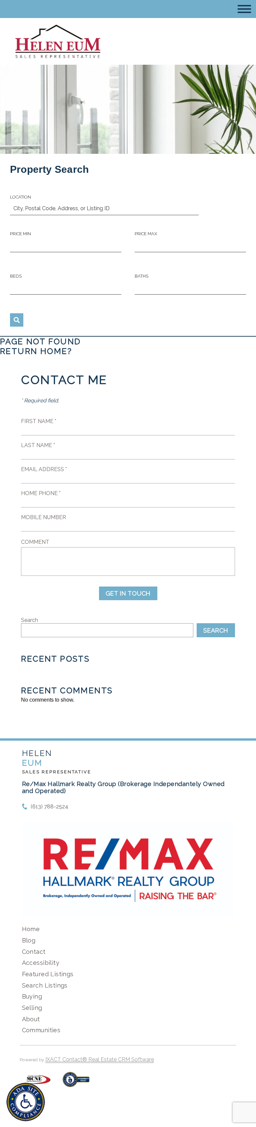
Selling (32, 1007)
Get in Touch (128, 593)
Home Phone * (41, 493)
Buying (32, 996)
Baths (141, 276)
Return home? (36, 351)
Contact (34, 951)
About (31, 1019)
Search (29, 620)
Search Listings (45, 985)
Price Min (20, 233)
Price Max (146, 233)
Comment (35, 542)
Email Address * (44, 469)
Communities (41, 1030)
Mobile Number (43, 517)
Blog (29, 940)
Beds (16, 276)
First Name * (38, 421)
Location (20, 197)
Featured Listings (48, 974)
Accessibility (40, 962)
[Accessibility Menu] (25, 1102)
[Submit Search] (16, 320)
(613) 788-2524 (49, 806)
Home (31, 928)
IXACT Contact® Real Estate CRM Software (99, 1059)
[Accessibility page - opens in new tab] (76, 1083)
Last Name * (38, 445)
